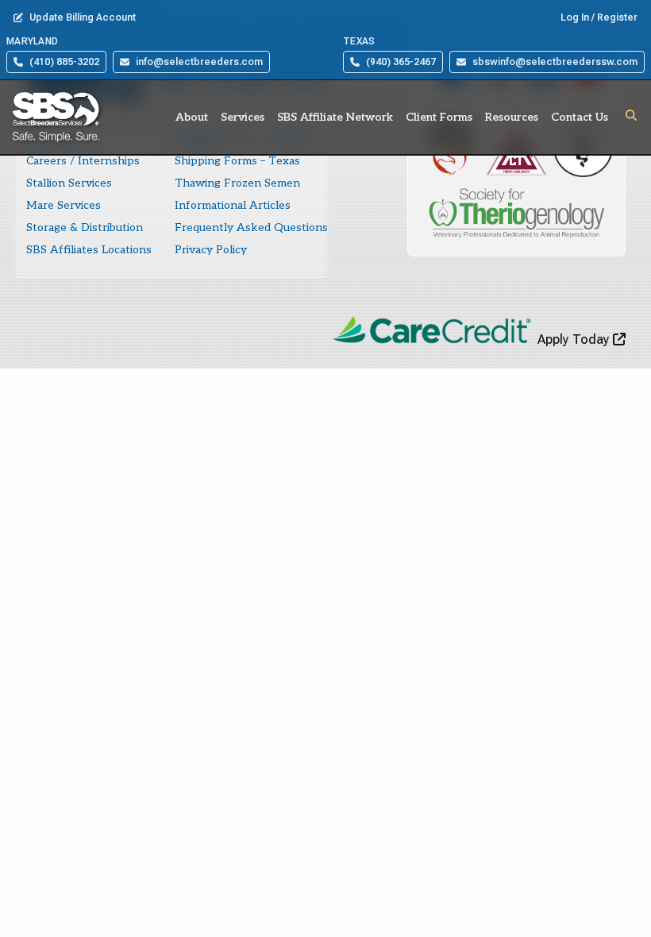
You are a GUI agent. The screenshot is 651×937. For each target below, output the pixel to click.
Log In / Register (599, 17)
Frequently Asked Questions (251, 227)
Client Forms (439, 117)
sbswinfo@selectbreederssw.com (555, 61)
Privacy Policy (211, 249)
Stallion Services (69, 183)
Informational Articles (233, 205)
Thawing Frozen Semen (237, 183)
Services (242, 117)
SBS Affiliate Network (335, 117)
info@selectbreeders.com (199, 61)
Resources (511, 117)
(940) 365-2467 (401, 61)
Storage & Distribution (84, 227)
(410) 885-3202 (64, 61)
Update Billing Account (82, 17)
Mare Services (63, 205)
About (191, 117)
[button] (631, 115)
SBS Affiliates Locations (89, 249)
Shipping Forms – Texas (237, 161)
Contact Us (579, 117)
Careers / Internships (83, 161)
